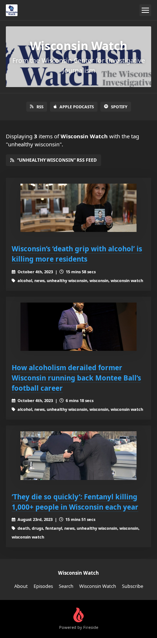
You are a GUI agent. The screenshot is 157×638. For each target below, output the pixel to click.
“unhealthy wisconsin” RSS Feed (57, 160)
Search (66, 586)
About (21, 586)
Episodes (43, 586)
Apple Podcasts (77, 106)
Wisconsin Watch (97, 586)
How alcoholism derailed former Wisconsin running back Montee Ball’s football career (76, 378)
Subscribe (132, 586)
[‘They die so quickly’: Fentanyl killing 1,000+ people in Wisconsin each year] (78, 455)
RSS (40, 106)
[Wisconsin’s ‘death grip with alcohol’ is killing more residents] (78, 208)
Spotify (119, 106)
